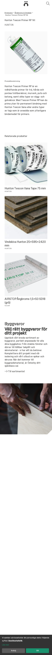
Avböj (13, 650)
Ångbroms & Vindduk (23, 13)
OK (37, 650)
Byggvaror (9, 13)
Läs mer (5, 644)
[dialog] (26, 645)
